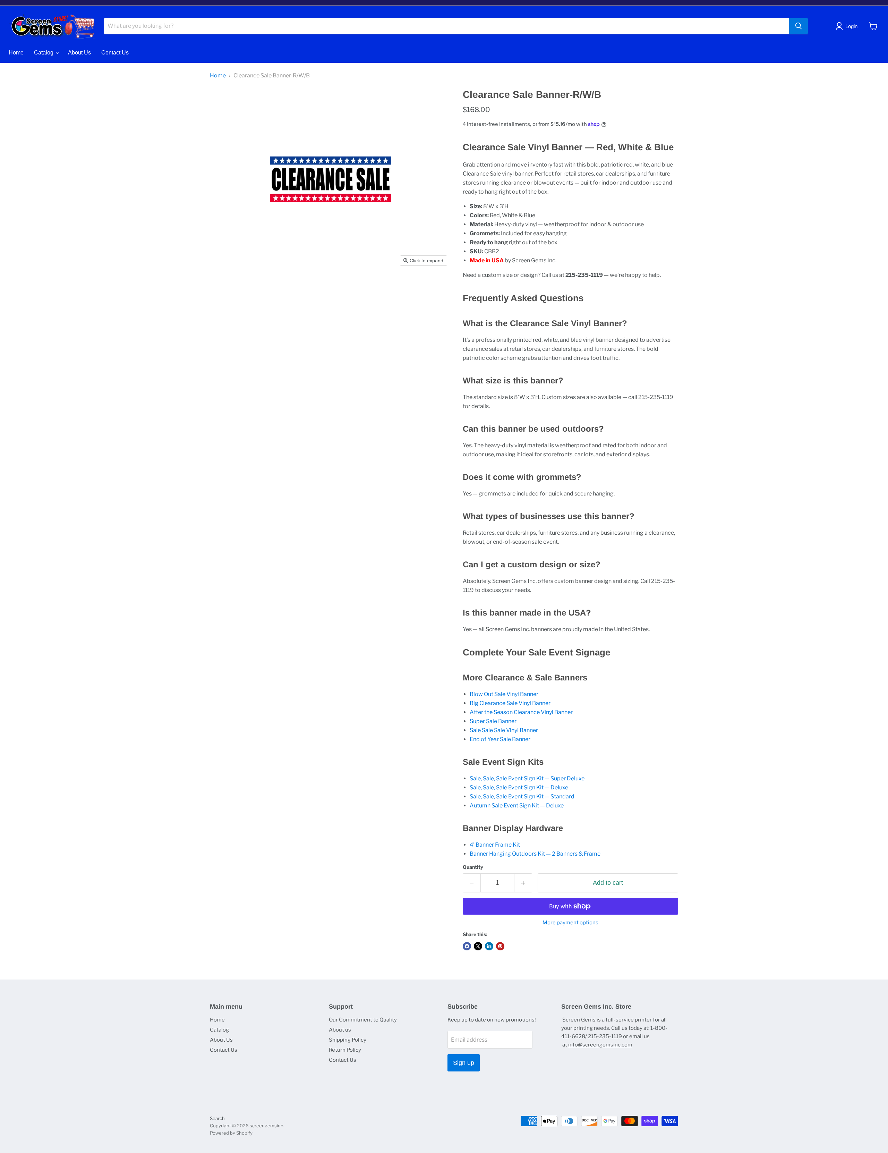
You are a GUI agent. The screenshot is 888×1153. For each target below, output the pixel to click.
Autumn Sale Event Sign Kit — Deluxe (517, 805)
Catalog (44, 53)
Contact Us (115, 53)
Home (16, 53)
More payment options (570, 923)
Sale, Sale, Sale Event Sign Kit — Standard (522, 796)
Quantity (473, 867)
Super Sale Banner (493, 721)
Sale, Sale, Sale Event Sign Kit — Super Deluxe (527, 778)
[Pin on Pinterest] (500, 946)
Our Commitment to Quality (363, 1020)
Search (217, 1118)
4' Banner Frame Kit (495, 844)
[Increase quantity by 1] (523, 882)
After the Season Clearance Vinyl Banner (521, 712)
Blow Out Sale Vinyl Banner (504, 694)
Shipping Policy (347, 1040)
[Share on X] (478, 946)
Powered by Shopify (231, 1133)
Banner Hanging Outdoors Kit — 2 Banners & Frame (535, 853)
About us (340, 1030)
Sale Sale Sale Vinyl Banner (504, 730)
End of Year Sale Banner (500, 739)
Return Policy (345, 1050)
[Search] (798, 26)
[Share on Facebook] (467, 946)
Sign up (463, 1062)
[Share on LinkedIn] (489, 946)
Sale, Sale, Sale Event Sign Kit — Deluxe (519, 787)
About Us (79, 53)
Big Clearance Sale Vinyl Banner (510, 703)
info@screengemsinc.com (600, 1045)
